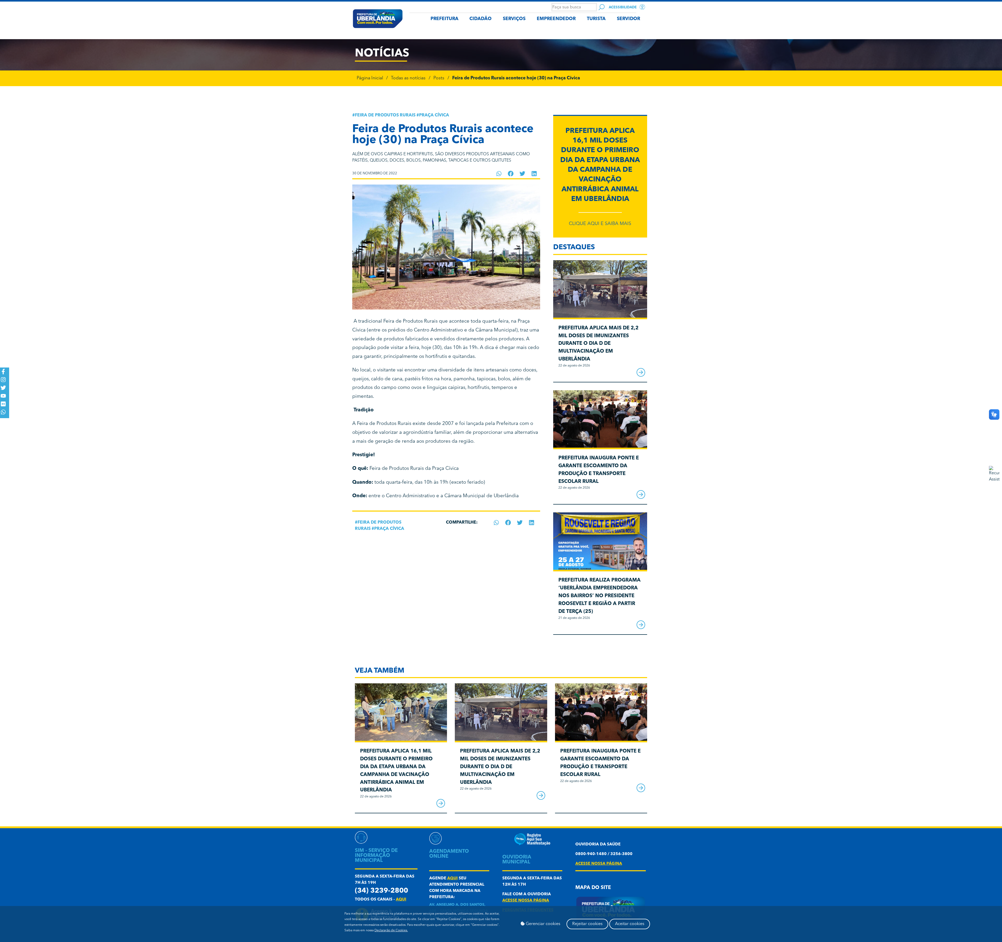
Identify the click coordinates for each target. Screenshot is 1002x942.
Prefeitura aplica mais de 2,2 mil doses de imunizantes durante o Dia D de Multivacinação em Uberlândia (598, 344)
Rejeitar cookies (587, 924)
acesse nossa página (525, 901)
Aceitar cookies (629, 924)
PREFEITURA (444, 19)
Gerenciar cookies (542, 924)
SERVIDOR (628, 19)
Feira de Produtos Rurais (385, 115)
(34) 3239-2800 (381, 890)
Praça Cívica (434, 115)
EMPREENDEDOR (556, 19)
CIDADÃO (480, 19)
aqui (401, 900)
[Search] (601, 7)
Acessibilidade (623, 7)
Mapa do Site (593, 887)
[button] (499, 173)
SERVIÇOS (514, 19)
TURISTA (596, 19)
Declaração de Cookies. (391, 930)
